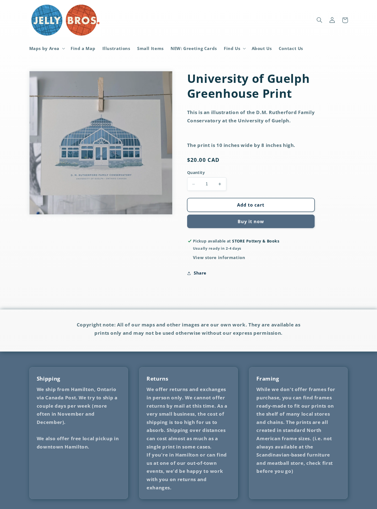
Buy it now (251, 221)
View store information (219, 257)
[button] (46, 48)
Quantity (196, 172)
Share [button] (200, 273)
